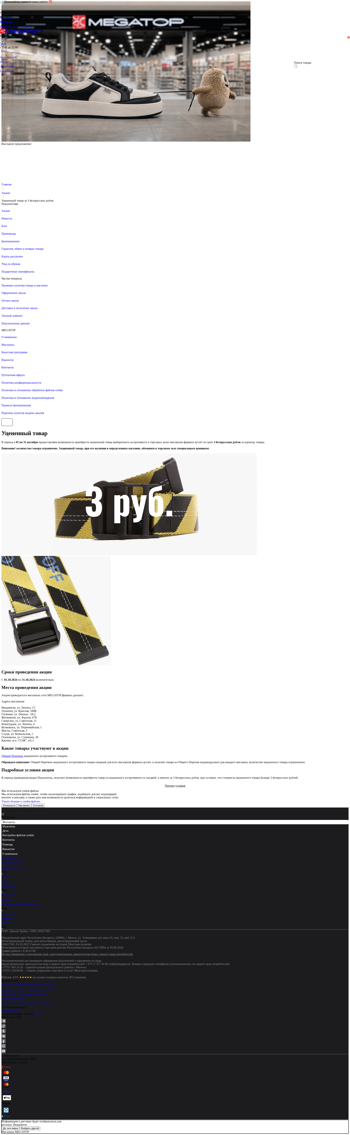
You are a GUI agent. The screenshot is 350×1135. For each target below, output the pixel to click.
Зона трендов (9, 858)
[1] (2, 45)
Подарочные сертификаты (16, 26)
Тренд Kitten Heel (12, 863)
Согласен (38, 805)
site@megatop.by (11, 1010)
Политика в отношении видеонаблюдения (27, 1003)
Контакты (8, 839)
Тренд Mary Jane (11, 867)
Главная (6, 184)
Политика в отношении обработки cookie (27, 989)
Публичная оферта (13, 998)
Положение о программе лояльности (24, 993)
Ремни (5, 922)
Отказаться (9, 805)
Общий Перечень (12, 756)
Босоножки (8, 886)
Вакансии (8, 849)
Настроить (24, 805)
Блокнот (6, 899)
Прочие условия (175, 785)
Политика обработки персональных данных (28, 984)
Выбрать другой (30, 1128)
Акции (5, 192)
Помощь (7, 844)
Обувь (5, 876)
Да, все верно (10, 1128)
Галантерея (8, 913)
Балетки (6, 881)
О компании (10, 853)
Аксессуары (8, 895)
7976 (37, 1013)
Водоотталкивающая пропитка (20, 904)
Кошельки (7, 918)
